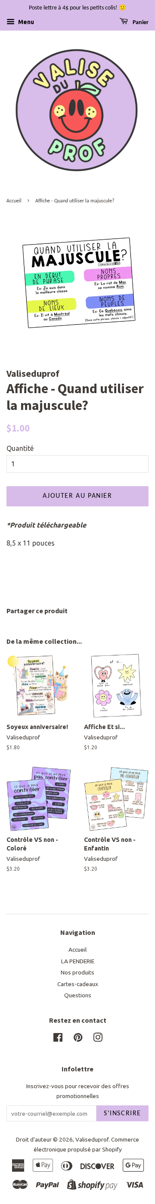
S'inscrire (122, 1113)
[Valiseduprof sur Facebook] (58, 1039)
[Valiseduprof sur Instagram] (97, 1039)
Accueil (14, 201)
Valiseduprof (91, 1139)
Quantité (20, 448)
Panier (140, 22)
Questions (77, 995)
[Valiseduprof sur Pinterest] (78, 1039)
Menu (25, 22)
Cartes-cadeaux (77, 984)
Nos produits (77, 972)
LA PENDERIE (77, 961)
